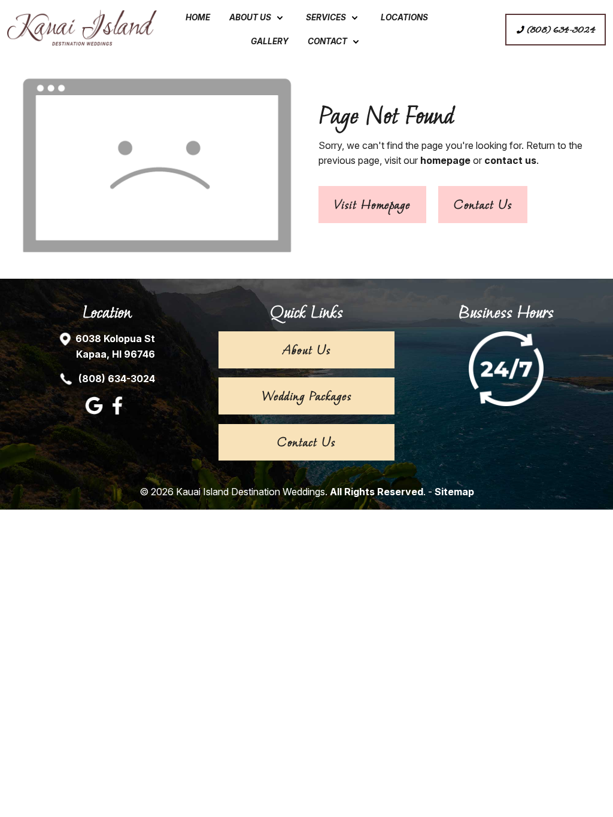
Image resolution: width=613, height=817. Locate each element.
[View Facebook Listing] (118, 411)
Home (198, 17)
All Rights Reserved (376, 492)
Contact (327, 41)
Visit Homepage (372, 204)
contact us (510, 160)
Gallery (270, 41)
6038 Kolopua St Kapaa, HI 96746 (115, 346)
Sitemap (454, 492)
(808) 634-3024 (115, 379)
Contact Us (483, 204)
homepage (445, 160)
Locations (404, 17)
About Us (250, 17)
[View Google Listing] (95, 411)
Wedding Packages (306, 396)
